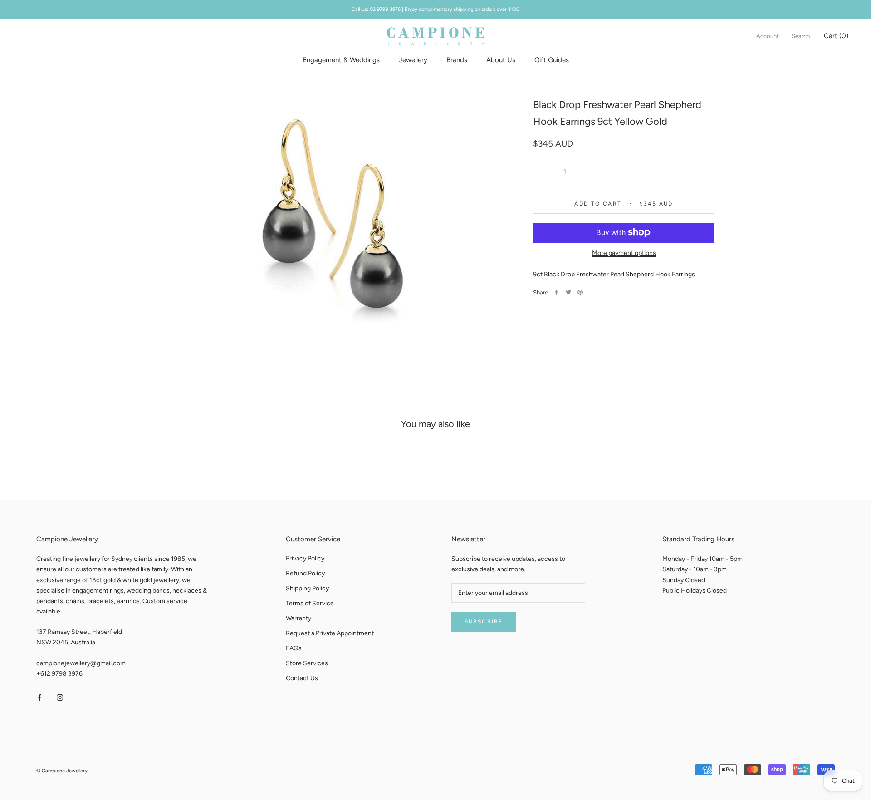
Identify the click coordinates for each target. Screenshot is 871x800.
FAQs (294, 648)
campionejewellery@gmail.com (81, 663)
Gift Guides (551, 60)
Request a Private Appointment (330, 633)
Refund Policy (305, 573)
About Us (500, 60)
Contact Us (302, 678)
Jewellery (413, 60)
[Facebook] (556, 292)
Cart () (836, 36)
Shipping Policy (307, 588)
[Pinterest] (580, 292)
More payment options (624, 252)
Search (801, 36)
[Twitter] (568, 292)
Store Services (307, 663)
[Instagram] (60, 697)
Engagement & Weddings (341, 60)
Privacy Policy (305, 558)
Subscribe (484, 621)
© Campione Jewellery (62, 771)
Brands (456, 60)
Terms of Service (310, 603)
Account (767, 36)
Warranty (298, 618)
